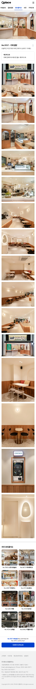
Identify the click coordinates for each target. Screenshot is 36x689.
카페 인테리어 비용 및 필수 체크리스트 (15, 56)
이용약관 (9, 656)
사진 (25, 8)
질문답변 (10, 8)
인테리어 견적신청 (18, 645)
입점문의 (26, 656)
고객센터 (4, 656)
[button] (33, 3)
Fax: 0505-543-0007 (8, 669)
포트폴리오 (18, 8)
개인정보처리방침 (18, 656)
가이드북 (31, 8)
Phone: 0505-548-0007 (23, 667)
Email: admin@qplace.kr (8, 667)
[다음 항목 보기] (32, 25)
